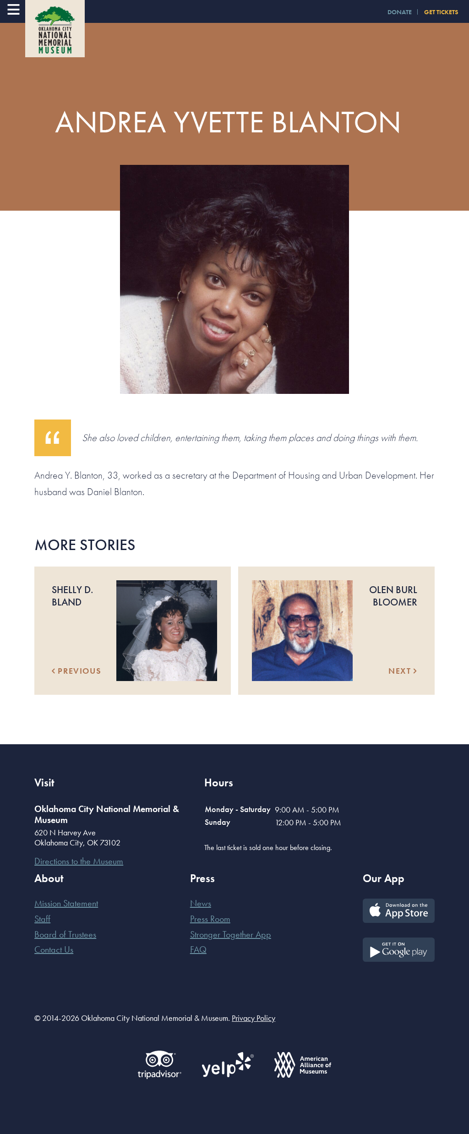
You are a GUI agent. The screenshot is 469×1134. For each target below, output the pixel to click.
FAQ (198, 949)
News (200, 903)
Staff (42, 919)
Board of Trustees (65, 934)
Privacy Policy (253, 1018)
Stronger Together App (230, 934)
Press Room (210, 919)
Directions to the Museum (78, 861)
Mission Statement (66, 903)
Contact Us (53, 949)
